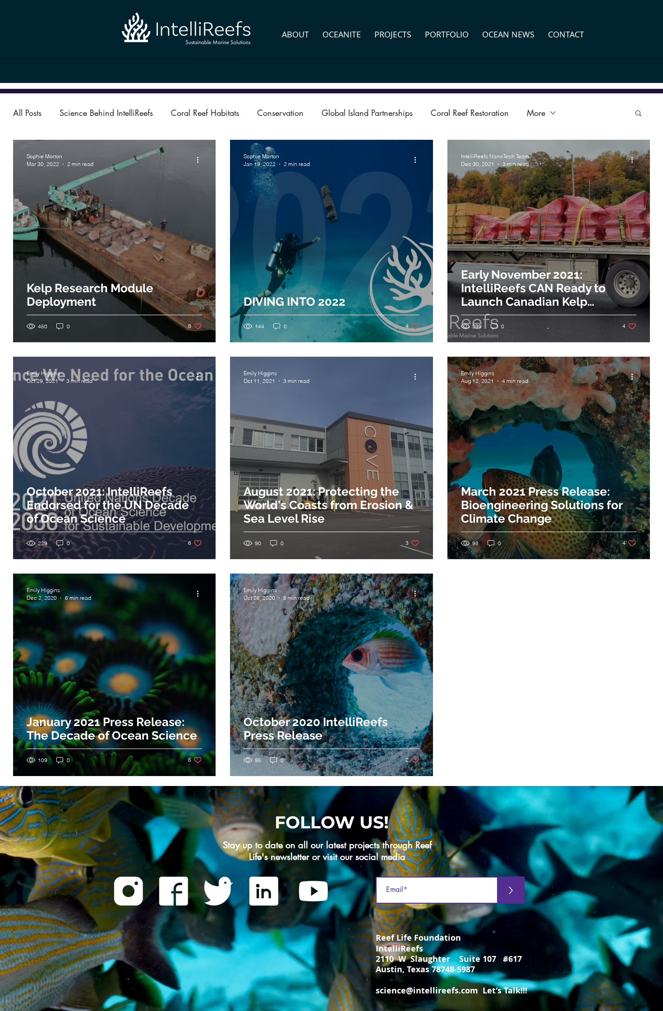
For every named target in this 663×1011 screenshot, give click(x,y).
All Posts (27, 113)
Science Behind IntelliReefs (106, 113)
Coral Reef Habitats (205, 113)
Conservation (280, 113)
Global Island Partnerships (367, 113)
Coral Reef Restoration (470, 113)
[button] (295, 34)
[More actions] (200, 159)
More (536, 113)
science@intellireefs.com (427, 990)
